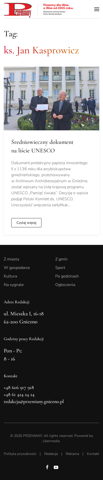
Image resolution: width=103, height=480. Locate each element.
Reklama (72, 453)
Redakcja (51, 453)
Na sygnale (14, 284)
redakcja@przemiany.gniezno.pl (34, 402)
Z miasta (11, 259)
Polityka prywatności (20, 453)
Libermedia (51, 441)
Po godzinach (67, 276)
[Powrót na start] (39, 9)
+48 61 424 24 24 (19, 395)
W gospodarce (17, 267)
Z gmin (61, 259)
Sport (60, 267)
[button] (96, 9)
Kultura (10, 276)
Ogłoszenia (65, 284)
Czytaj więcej (26, 222)
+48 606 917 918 (19, 388)
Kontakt (93, 453)
